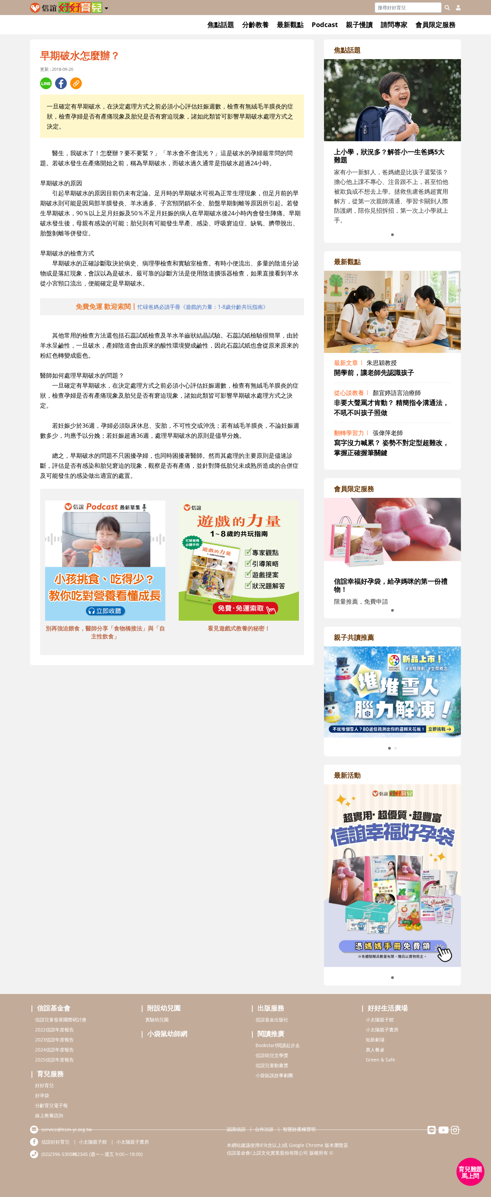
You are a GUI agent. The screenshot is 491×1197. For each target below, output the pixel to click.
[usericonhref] (455, 7)
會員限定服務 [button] (436, 24)
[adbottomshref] (105, 562)
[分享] (46, 83)
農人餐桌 (375, 1049)
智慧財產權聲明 (299, 1129)
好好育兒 (44, 1085)
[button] (106, 7)
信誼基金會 (53, 1007)
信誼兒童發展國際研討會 (61, 1019)
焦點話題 (220, 24)
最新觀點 (290, 24)
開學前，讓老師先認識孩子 (374, 372)
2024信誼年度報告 (54, 1049)
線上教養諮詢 (49, 1115)
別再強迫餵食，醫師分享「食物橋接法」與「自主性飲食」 (105, 632)
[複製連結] (76, 83)
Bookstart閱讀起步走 (278, 1045)
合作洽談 (264, 1129)
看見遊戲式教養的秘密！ (239, 628)
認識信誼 (236, 1129)
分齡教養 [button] (255, 24)
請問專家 (394, 24)
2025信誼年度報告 (54, 1059)
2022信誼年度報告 (54, 1029)
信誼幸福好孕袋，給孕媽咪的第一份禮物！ (391, 585)
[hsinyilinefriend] (432, 1132)
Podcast (325, 24)
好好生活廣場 (388, 1007)
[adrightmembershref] (392, 534)
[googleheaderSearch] (447, 7)
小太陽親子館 (380, 1019)
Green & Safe (380, 1059)
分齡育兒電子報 (51, 1105)
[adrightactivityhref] (392, 875)
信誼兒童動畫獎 (272, 1065)
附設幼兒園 (164, 1007)
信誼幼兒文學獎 (272, 1055)
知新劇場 (375, 1039)
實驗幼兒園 (157, 1019)
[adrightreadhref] (392, 691)
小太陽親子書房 (382, 1029)
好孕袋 (42, 1095)
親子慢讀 (359, 24)
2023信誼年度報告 (54, 1039)
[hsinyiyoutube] (443, 1132)
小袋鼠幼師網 (167, 1033)
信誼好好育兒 (55, 1142)
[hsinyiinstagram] (455, 1132)
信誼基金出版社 (272, 1019)
